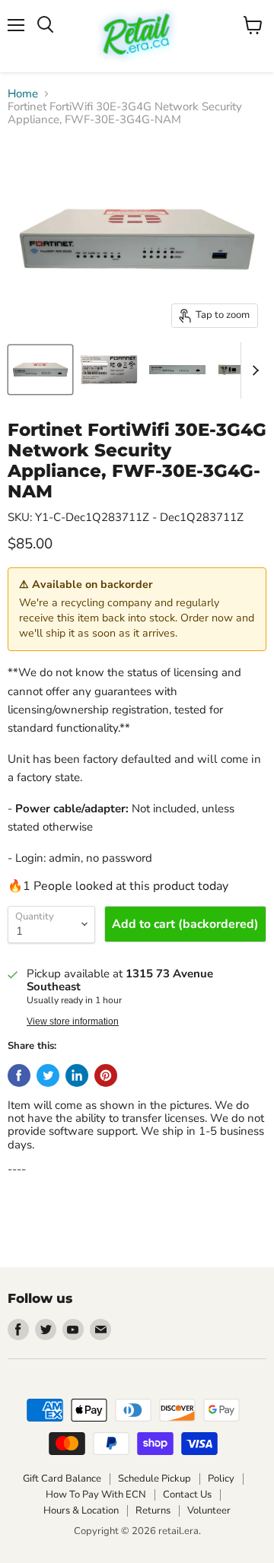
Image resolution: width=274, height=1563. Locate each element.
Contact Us (187, 1494)
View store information (73, 1021)
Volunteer (209, 1510)
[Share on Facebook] (19, 1075)
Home (23, 93)
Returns (152, 1510)
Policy (221, 1478)
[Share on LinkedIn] (76, 1075)
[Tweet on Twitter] (48, 1075)
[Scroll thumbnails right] (253, 370)
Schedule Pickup (154, 1478)
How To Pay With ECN (96, 1494)
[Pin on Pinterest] (105, 1075)
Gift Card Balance (62, 1478)
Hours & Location (81, 1510)
